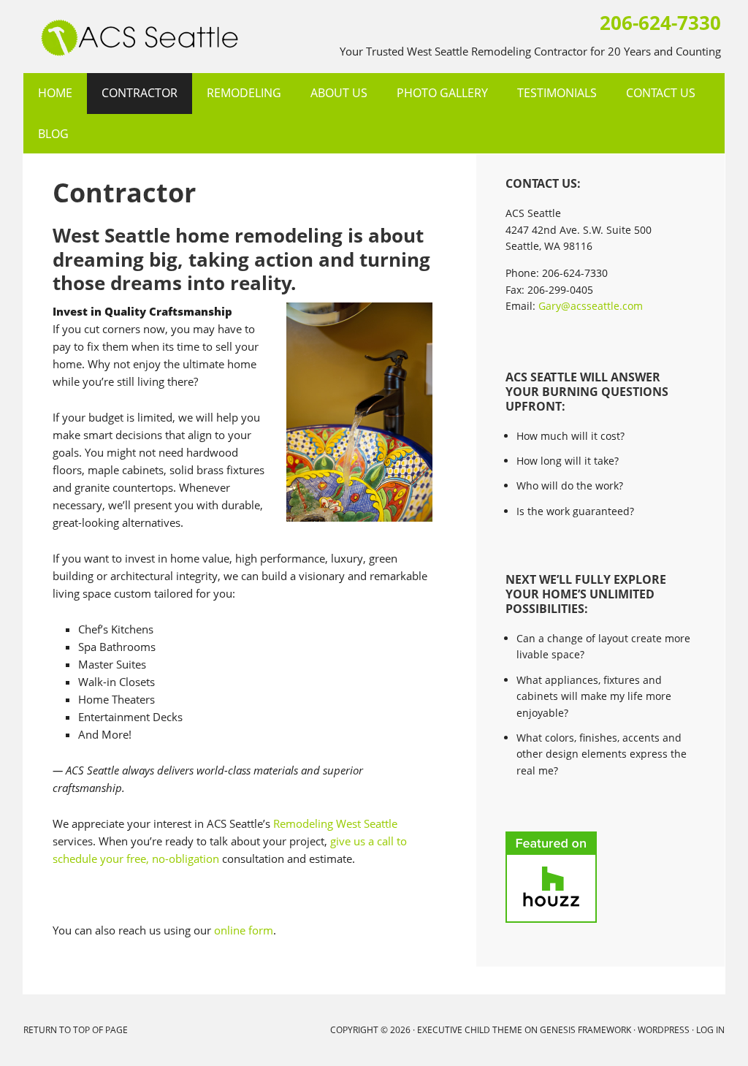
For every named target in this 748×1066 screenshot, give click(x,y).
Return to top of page (75, 1030)
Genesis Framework (585, 1030)
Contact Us (660, 93)
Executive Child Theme (469, 1030)
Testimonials (557, 93)
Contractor (140, 93)
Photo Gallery (442, 93)
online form (243, 930)
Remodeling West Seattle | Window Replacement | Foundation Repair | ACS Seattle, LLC (28, 36)
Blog (53, 134)
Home (55, 93)
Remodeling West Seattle (335, 823)
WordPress (664, 1030)
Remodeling (244, 93)
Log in (710, 1030)
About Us (338, 93)
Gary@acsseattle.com (590, 306)
